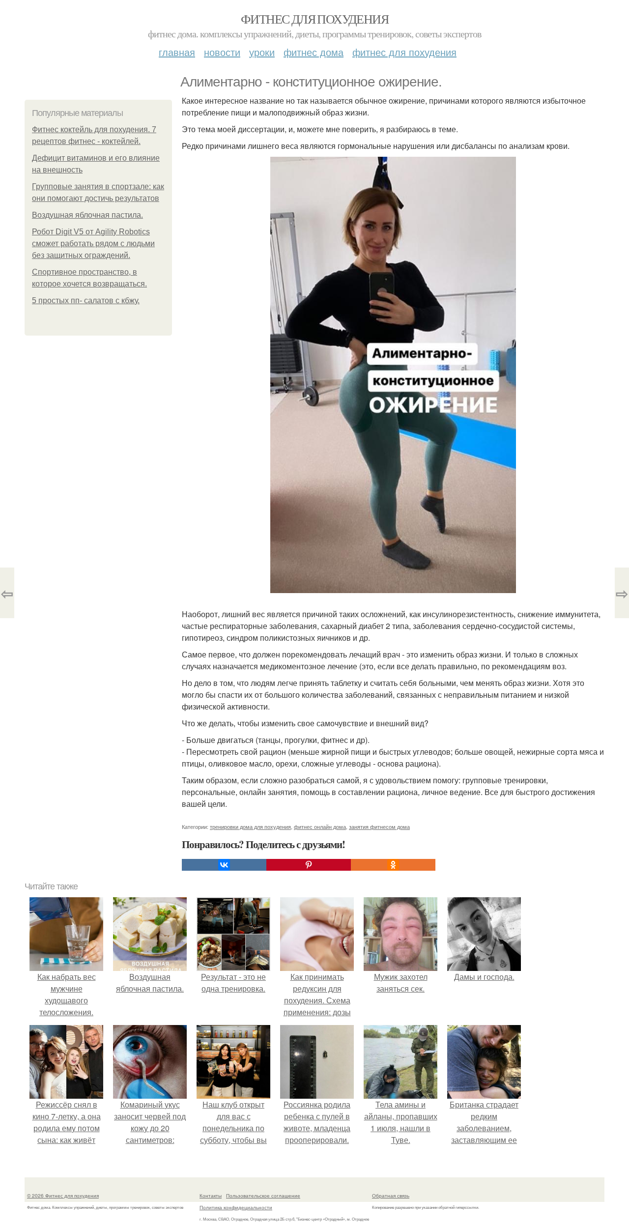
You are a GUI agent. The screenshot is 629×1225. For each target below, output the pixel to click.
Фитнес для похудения (314, 18)
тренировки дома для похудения (250, 826)
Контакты (211, 1195)
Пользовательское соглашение (263, 1195)
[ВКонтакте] (224, 865)
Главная (177, 52)
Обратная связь (390, 1195)
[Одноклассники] (393, 865)
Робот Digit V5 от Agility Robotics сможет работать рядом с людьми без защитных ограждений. (93, 243)
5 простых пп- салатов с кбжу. (86, 300)
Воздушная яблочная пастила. (87, 215)
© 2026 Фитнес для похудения (63, 1195)
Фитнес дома (313, 52)
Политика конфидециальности (236, 1207)
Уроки (262, 52)
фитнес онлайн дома (320, 826)
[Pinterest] (308, 865)
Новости (222, 52)
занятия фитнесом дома (379, 826)
